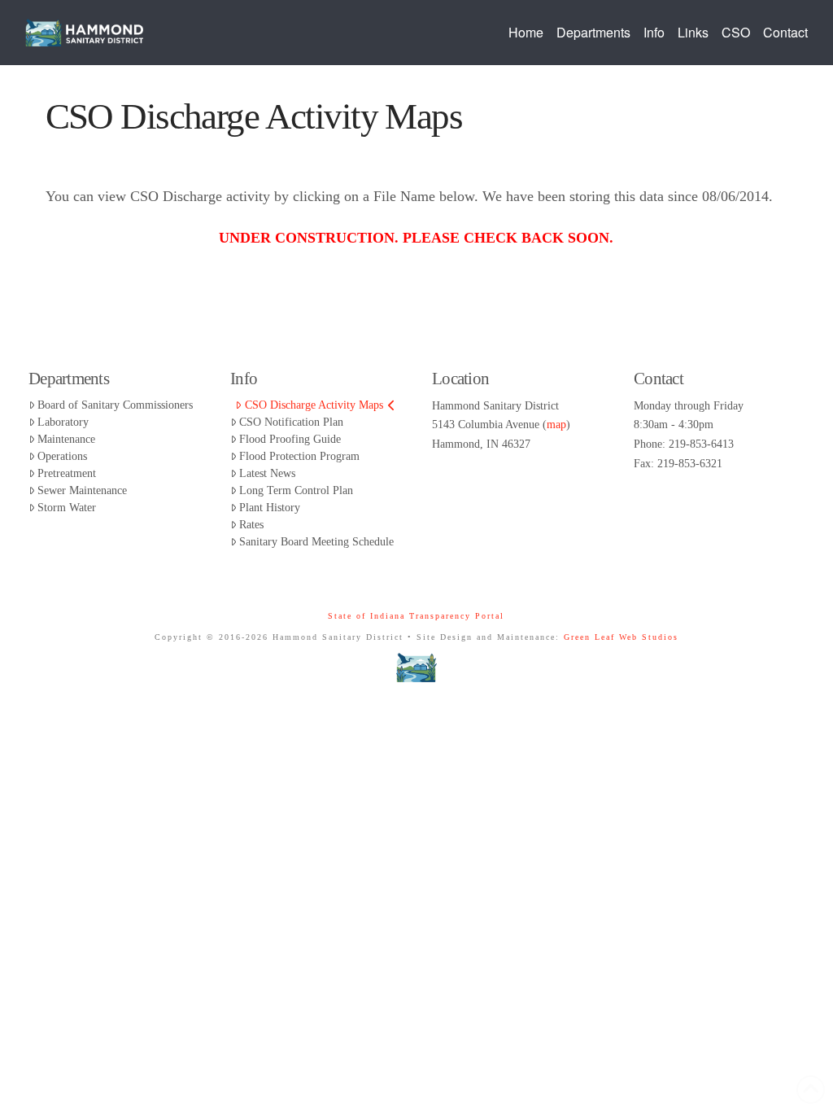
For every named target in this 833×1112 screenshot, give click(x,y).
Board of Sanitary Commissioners (115, 405)
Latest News (267, 473)
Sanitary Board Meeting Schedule (316, 542)
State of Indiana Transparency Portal (416, 615)
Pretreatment (66, 473)
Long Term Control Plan (296, 490)
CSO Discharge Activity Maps (314, 405)
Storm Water (66, 507)
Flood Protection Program (299, 456)
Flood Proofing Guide (290, 439)
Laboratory (63, 422)
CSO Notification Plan (291, 422)
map (556, 424)
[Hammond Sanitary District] (417, 667)
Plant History (269, 507)
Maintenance (66, 439)
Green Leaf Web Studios (621, 637)
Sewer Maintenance (82, 490)
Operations (62, 456)
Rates (251, 525)
